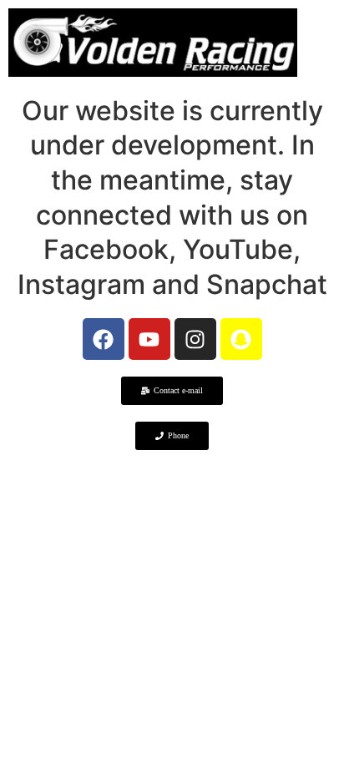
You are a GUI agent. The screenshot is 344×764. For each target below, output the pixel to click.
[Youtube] (149, 339)
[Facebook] (103, 339)
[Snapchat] (241, 339)
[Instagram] (195, 339)
